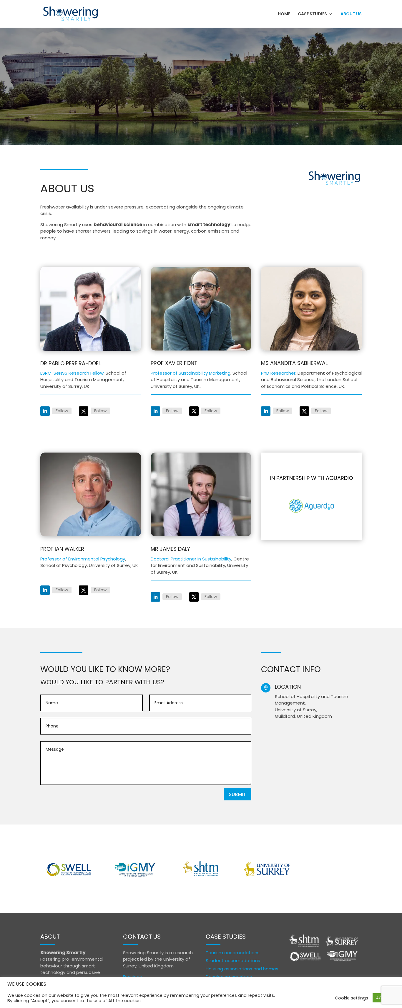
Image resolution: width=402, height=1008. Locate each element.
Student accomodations (233, 960)
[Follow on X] (83, 411)
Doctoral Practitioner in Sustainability (191, 559)
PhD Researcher (278, 373)
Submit (237, 794)
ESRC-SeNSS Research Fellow (72, 373)
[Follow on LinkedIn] (45, 411)
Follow (62, 411)
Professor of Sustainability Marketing (190, 373)
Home (284, 14)
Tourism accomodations (233, 952)
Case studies (312, 14)
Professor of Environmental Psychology (82, 559)
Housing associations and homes (242, 969)
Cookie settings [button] (351, 998)
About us (351, 14)
